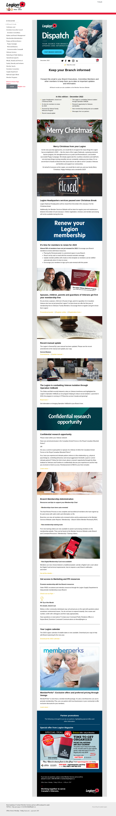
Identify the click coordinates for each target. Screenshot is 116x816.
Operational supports (12, 58)
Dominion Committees (13, 32)
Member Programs (11, 77)
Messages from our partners (80, 111)
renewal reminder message (75, 255)
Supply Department (12, 72)
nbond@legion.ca (81, 619)
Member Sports (10, 66)
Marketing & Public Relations (14, 55)
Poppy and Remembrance (13, 41)
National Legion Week (12, 74)
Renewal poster (56, 253)
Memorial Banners (12, 46)
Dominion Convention (12, 69)
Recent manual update (48, 113)
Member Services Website (81, 87)
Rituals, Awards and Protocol (14, 60)
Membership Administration (14, 38)
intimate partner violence (66, 455)
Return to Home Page (12, 81)
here (81, 403)
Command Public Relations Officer (81, 617)
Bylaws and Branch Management (15, 35)
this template (73, 258)
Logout (8, 83)
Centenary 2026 (10, 27)
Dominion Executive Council (14, 30)
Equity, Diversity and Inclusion (15, 63)
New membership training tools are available (85, 108)
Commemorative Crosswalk (15, 49)
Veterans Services (11, 52)
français (100, 2)
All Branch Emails (11, 24)
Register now (21, 86)
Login (12, 86)
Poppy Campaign (12, 44)
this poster (84, 262)
